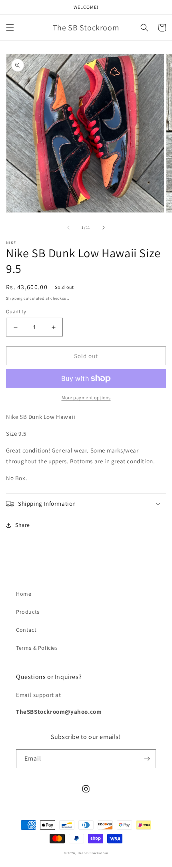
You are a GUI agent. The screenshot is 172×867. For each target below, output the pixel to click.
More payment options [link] (86, 397)
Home (23, 593)
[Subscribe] (147, 758)
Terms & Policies (37, 647)
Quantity (16, 311)
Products (28, 611)
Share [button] (22, 525)
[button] (10, 27)
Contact (26, 629)
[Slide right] (103, 227)
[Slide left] (68, 227)
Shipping (14, 298)
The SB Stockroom (92, 853)
